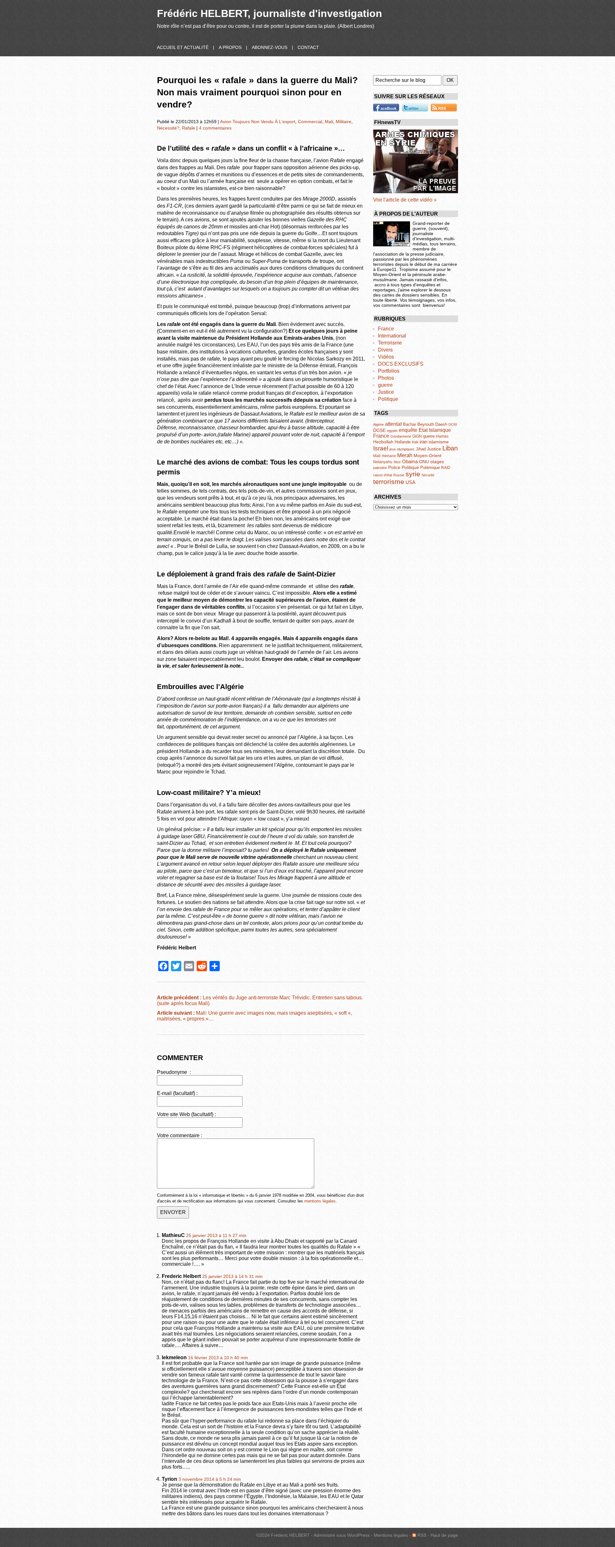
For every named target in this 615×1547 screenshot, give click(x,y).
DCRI (452, 424)
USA (410, 482)
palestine (380, 468)
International (392, 335)
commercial (310, 121)
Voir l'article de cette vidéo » (405, 199)
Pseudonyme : (174, 1072)
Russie (398, 475)
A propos (230, 47)
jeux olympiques (402, 449)
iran (423, 441)
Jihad (421, 449)
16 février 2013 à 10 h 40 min (218, 1357)
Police (394, 467)
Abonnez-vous (269, 47)
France (386, 328)
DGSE (379, 430)
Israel (380, 448)
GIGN (417, 436)
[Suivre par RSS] (444, 107)
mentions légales (320, 1201)
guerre (385, 385)
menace (389, 456)
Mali (329, 121)
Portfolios (388, 371)
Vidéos (386, 357)
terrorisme (388, 482)
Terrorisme (390, 342)
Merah (404, 455)
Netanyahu (382, 462)
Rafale (188, 128)
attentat (393, 424)
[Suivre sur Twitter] (415, 107)
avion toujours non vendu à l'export (257, 121)
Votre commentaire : (179, 1135)
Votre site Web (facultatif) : (186, 1114)
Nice (397, 462)
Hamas (442, 436)
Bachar (409, 424)
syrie (413, 474)
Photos (386, 378)
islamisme (439, 441)
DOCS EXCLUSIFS (400, 364)
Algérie (378, 424)
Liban (450, 448)
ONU (424, 461)
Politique (388, 399)
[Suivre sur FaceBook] (386, 107)
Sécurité (428, 475)
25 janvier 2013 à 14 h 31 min (232, 1276)
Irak (415, 442)
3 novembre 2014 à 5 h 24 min (209, 1479)
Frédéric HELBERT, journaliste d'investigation (269, 13)
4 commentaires (215, 128)
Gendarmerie (400, 436)
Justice (386, 392)
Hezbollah (383, 441)
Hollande (403, 442)
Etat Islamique (435, 430)
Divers (385, 350)
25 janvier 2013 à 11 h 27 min (216, 1235)
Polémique (430, 467)
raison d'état (382, 475)
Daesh (441, 424)
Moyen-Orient (427, 455)
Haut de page (444, 1535)
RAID (445, 467)
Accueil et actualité (183, 47)
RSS (421, 1535)
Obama (410, 461)
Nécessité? (168, 128)
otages (437, 461)
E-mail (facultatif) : (177, 1093)
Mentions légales (391, 1535)
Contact (308, 47)
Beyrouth (425, 424)
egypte (392, 430)
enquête (408, 430)
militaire (343, 121)
